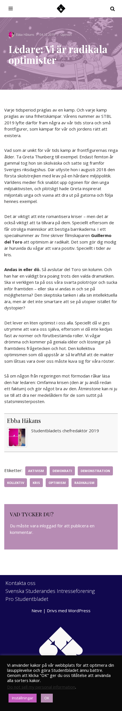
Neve (36, 610)
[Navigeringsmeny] (10, 8)
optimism (57, 483)
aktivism (36, 471)
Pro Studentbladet (26, 598)
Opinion (66, 34)
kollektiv (15, 483)
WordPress (79, 610)
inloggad (48, 525)
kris (36, 483)
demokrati (62, 471)
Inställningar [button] (22, 697)
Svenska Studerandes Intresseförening (50, 591)
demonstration (95, 471)
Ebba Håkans (25, 34)
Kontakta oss (20, 583)
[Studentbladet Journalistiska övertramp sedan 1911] (61, 8)
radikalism (84, 483)
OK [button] (46, 697)
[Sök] (112, 8)
